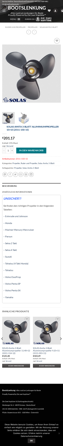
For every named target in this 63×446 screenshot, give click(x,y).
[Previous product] (34, 32)
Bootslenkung (27, 8)
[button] (4, 10)
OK (31, 441)
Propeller (33, 27)
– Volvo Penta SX (12, 290)
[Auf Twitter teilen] (15, 174)
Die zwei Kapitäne (24, 394)
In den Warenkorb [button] (16, 366)
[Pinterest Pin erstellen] (26, 174)
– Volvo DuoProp (12, 277)
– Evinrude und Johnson (15, 216)
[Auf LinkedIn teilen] (31, 174)
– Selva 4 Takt (10, 250)
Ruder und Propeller (15, 27)
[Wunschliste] (49, 10)
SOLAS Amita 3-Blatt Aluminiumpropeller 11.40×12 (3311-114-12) (16, 350)
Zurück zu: (30, 19)
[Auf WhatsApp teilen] (4, 174)
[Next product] (28, 32)
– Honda (7, 223)
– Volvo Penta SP (12, 283)
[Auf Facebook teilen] (10, 174)
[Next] (56, 73)
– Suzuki (7, 256)
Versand (9, 146)
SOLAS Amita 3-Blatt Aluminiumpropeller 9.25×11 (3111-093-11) (46, 350)
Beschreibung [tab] (9, 186)
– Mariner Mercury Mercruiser (18, 229)
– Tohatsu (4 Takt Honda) (15, 263)
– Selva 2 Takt (10, 243)
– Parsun (7, 236)
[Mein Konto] (55, 10)
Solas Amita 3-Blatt (49, 27)
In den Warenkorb (31, 150)
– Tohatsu (8, 270)
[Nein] (59, 434)
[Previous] (7, 73)
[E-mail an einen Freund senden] (20, 174)
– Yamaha (8, 297)
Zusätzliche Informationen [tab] (17, 192)
